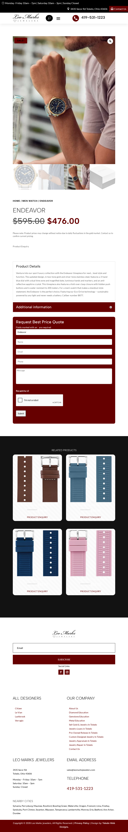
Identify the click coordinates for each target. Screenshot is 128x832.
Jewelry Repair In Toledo (81, 745)
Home (16, 200)
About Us (73, 708)
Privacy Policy (81, 823)
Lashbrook (20, 716)
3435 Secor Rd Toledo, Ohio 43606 (88, 8)
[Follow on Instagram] (67, 672)
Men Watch (29, 200)
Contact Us (120, 8)
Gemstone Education (79, 716)
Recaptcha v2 (22, 390)
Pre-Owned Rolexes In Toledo (83, 732)
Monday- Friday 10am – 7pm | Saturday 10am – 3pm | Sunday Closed (42, 3)
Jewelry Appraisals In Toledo (83, 741)
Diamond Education (78, 712)
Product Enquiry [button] (37, 517)
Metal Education (77, 720)
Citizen (18, 708)
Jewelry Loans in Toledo (80, 728)
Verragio (19, 720)
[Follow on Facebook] (60, 672)
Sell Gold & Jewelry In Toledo (83, 724)
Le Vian (18, 712)
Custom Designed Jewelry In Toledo (86, 736)
